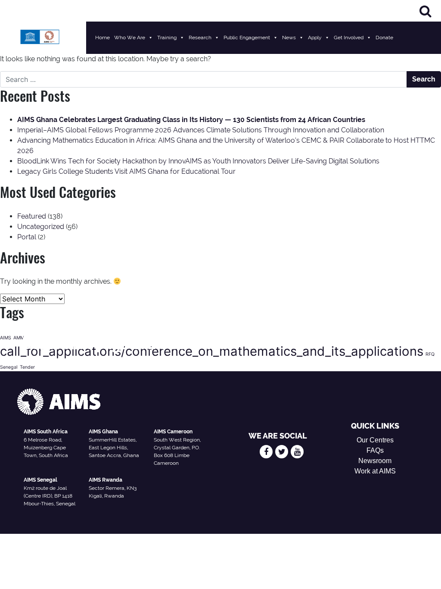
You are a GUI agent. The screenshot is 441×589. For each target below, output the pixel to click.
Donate (384, 37)
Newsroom (374, 460)
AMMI (19, 338)
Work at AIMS (375, 471)
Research (200, 37)
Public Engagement (247, 37)
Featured (31, 216)
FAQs (375, 450)
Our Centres (375, 440)
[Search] (425, 11)
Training (167, 37)
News (289, 37)
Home (102, 37)
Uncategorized (40, 226)
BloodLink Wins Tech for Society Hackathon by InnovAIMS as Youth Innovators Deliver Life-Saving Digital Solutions (198, 161)
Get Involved (348, 37)
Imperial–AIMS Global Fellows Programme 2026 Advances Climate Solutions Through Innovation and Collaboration (200, 130)
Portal (26, 237)
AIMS (5, 338)
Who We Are (129, 37)
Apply (315, 37)
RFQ (430, 354)
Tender (27, 367)
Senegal (9, 367)
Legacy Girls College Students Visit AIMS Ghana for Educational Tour (126, 171)
